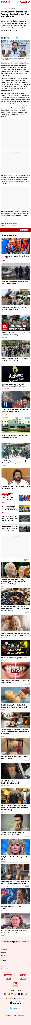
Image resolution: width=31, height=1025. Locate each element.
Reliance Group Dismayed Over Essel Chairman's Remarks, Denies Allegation (14, 385)
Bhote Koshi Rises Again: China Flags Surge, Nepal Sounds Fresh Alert (10, 518)
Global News (4, 522)
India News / (7, 6)
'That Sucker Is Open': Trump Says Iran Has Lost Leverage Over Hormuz (15, 411)
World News (4, 286)
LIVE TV (24, 2)
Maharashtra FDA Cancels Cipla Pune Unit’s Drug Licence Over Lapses (15, 436)
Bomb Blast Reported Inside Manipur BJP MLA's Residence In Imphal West (14, 462)
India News (3, 35)
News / (2, 6)
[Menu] (29, 2)
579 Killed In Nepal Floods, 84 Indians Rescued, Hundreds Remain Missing (16, 334)
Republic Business (5, 388)
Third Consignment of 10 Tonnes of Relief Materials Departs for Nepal (14, 308)
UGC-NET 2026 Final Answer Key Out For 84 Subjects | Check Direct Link (15, 359)
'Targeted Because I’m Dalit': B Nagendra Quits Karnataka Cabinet (16, 487)
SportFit (3, 260)
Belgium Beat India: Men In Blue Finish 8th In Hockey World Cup (15, 257)
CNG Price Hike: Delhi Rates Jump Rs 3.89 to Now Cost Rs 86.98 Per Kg (10, 508)
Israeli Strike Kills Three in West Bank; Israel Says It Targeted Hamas (15, 283)
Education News (5, 363)
